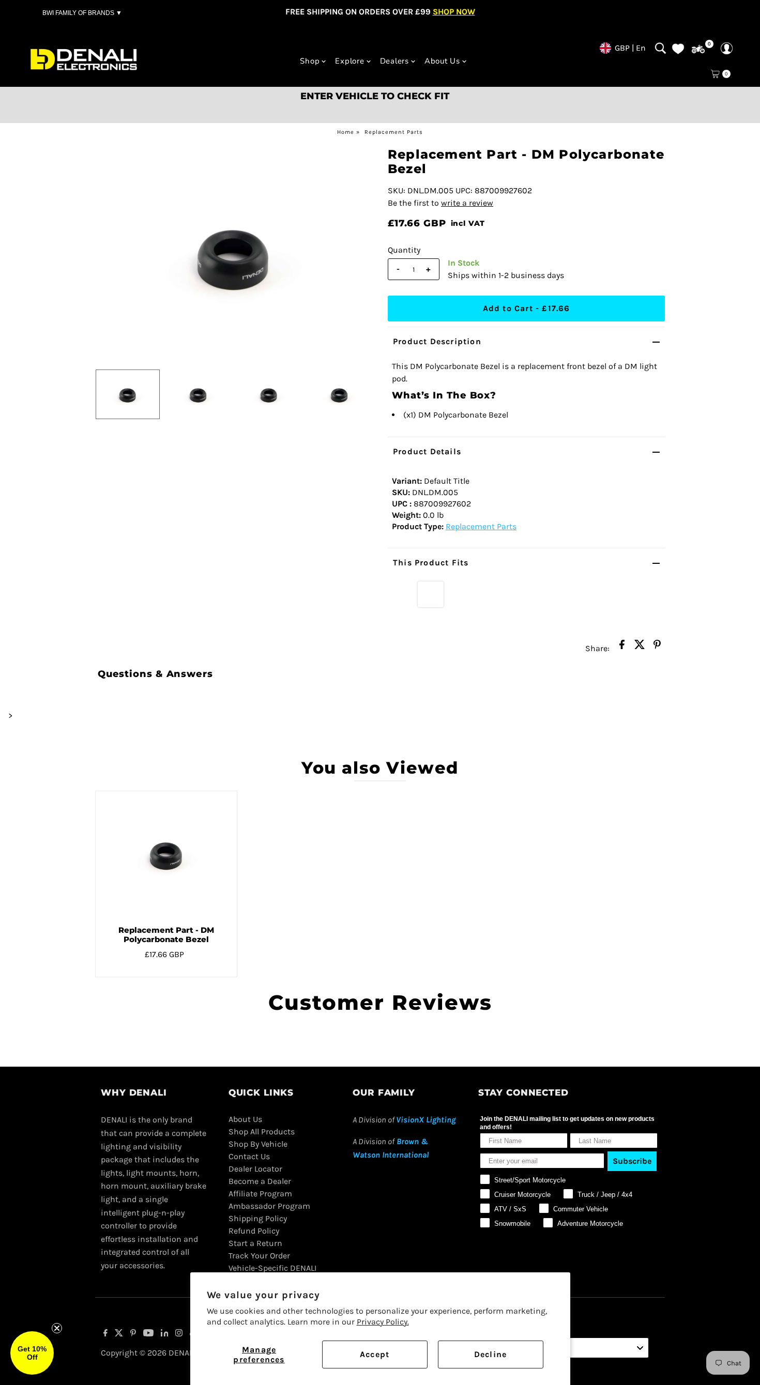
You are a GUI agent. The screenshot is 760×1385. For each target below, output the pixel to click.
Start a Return (255, 1243)
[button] (32, 1353)
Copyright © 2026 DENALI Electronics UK (176, 1353)
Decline (490, 1354)
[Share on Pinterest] (657, 647)
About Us (442, 61)
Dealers (394, 61)
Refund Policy (254, 1231)
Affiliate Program (260, 1193)
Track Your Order (259, 1255)
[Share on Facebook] (622, 647)
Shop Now (454, 12)
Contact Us (249, 1156)
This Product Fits (430, 562)
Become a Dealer (260, 1181)
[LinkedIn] (165, 1334)
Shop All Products (262, 1131)
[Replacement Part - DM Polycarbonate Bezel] (166, 854)
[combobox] (587, 1347)
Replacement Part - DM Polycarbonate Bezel (166, 934)
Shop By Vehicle (258, 1144)
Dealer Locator (255, 1169)
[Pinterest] (133, 1334)
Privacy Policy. (383, 1322)
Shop (310, 61)
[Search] (660, 48)
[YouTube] (148, 1334)
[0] (698, 49)
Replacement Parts (393, 132)
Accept (374, 1354)
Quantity (404, 250)
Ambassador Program (269, 1206)
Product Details (427, 451)
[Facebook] (105, 1334)
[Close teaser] (57, 1328)
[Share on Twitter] (639, 647)
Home (345, 132)
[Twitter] (119, 1334)
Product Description (437, 341)
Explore (349, 61)
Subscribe (632, 1161)
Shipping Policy (258, 1218)
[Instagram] (179, 1334)
